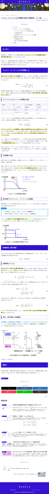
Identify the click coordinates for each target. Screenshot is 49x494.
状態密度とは (19, 38)
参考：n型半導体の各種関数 (21, 40)
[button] (40, 391)
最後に (15, 42)
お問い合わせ (12, 489)
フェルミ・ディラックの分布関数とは (22, 29)
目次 (23, 24)
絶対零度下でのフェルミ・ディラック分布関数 (25, 34)
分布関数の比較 (18, 32)
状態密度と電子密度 (18, 36)
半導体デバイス (5, 378)
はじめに (16, 27)
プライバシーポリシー (36, 489)
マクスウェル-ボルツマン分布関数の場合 (24, 31)
